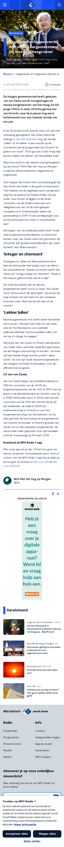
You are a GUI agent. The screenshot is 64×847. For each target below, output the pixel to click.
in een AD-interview (25, 139)
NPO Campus (43, 757)
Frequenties (10, 731)
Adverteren (42, 750)
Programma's (11, 737)
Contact (40, 731)
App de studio (43, 744)
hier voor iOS (41, 462)
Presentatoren (12, 744)
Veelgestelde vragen (47, 737)
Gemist (7, 757)
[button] (5, 5)
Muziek (7, 750)
